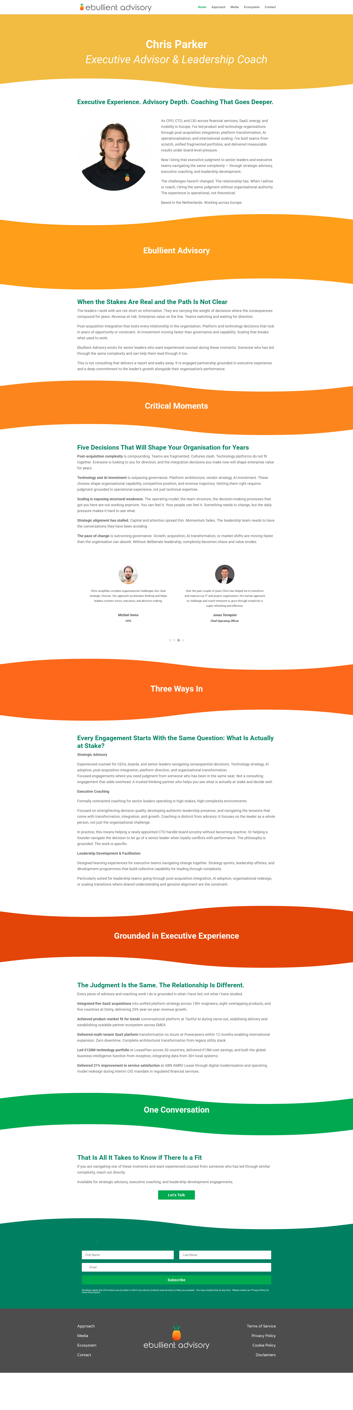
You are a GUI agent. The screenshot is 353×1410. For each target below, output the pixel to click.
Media (235, 7)
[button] (170, 640)
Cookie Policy (264, 1345)
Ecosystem (252, 7)
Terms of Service (261, 1326)
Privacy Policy (264, 1336)
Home (202, 7)
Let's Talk (176, 1195)
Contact (270, 7)
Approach (218, 7)
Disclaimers (266, 1355)
